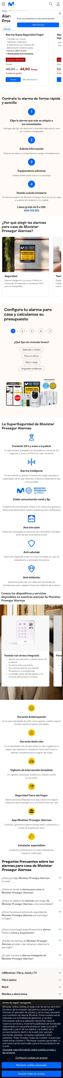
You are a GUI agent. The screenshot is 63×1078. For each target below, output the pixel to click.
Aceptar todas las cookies (31, 1073)
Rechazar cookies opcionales (31, 1065)
